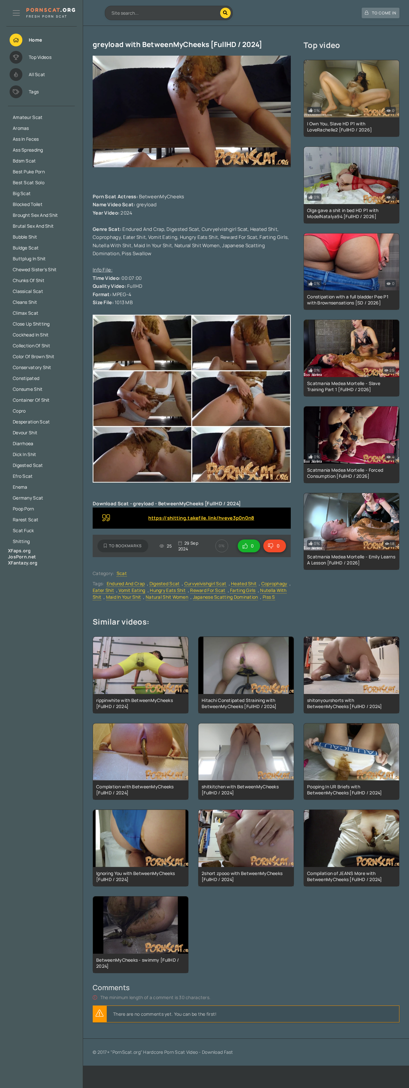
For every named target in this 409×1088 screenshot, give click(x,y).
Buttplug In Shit (29, 259)
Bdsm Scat (24, 161)
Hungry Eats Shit (167, 590)
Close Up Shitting (31, 324)
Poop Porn (23, 509)
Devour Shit (25, 433)
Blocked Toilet (27, 204)
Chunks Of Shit (28, 280)
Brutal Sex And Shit (33, 226)
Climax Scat (25, 313)
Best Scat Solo (28, 182)
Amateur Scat (27, 117)
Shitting (21, 541)
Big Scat (22, 193)
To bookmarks (125, 545)
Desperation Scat (31, 422)
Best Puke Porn (29, 172)
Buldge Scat (26, 248)
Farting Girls (243, 590)
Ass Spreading (28, 150)
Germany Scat (28, 498)
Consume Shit (27, 389)
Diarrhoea (23, 443)
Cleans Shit (25, 302)
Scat (122, 573)
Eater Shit (103, 590)
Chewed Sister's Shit (35, 269)
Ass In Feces (26, 139)
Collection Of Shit (31, 346)
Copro (19, 411)
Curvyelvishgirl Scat (205, 583)
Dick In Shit (24, 454)
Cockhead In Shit (31, 335)
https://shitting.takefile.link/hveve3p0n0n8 (201, 518)
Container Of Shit (31, 400)
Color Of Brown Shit (33, 356)
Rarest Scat (25, 519)
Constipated (26, 378)
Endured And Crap (126, 583)
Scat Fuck (23, 530)
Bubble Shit (25, 237)
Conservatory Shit (32, 367)
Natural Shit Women (167, 597)
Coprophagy (274, 583)
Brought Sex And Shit (35, 215)
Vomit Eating (132, 590)
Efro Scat (23, 476)
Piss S (269, 597)
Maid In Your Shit (123, 597)
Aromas (21, 128)
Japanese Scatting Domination (225, 597)
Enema (20, 487)
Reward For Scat (207, 590)
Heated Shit (244, 583)
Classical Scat (28, 291)
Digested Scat (28, 465)
